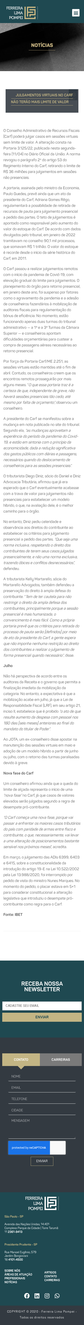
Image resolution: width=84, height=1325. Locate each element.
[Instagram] (47, 1295)
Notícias (10, 1282)
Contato (50, 1276)
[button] (76, 12)
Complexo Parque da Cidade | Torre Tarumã (31, 1228)
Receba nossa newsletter (42, 986)
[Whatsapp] (57, 1295)
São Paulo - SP (13, 1216)
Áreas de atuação (18, 1274)
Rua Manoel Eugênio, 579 (20, 1252)
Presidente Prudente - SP (20, 1244)
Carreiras (52, 1280)
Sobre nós (12, 1270)
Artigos (50, 1272)
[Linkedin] (36, 1295)
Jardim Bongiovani (16, 1255)
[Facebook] (26, 1295)
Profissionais (14, 1278)
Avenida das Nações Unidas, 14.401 (26, 1224)
